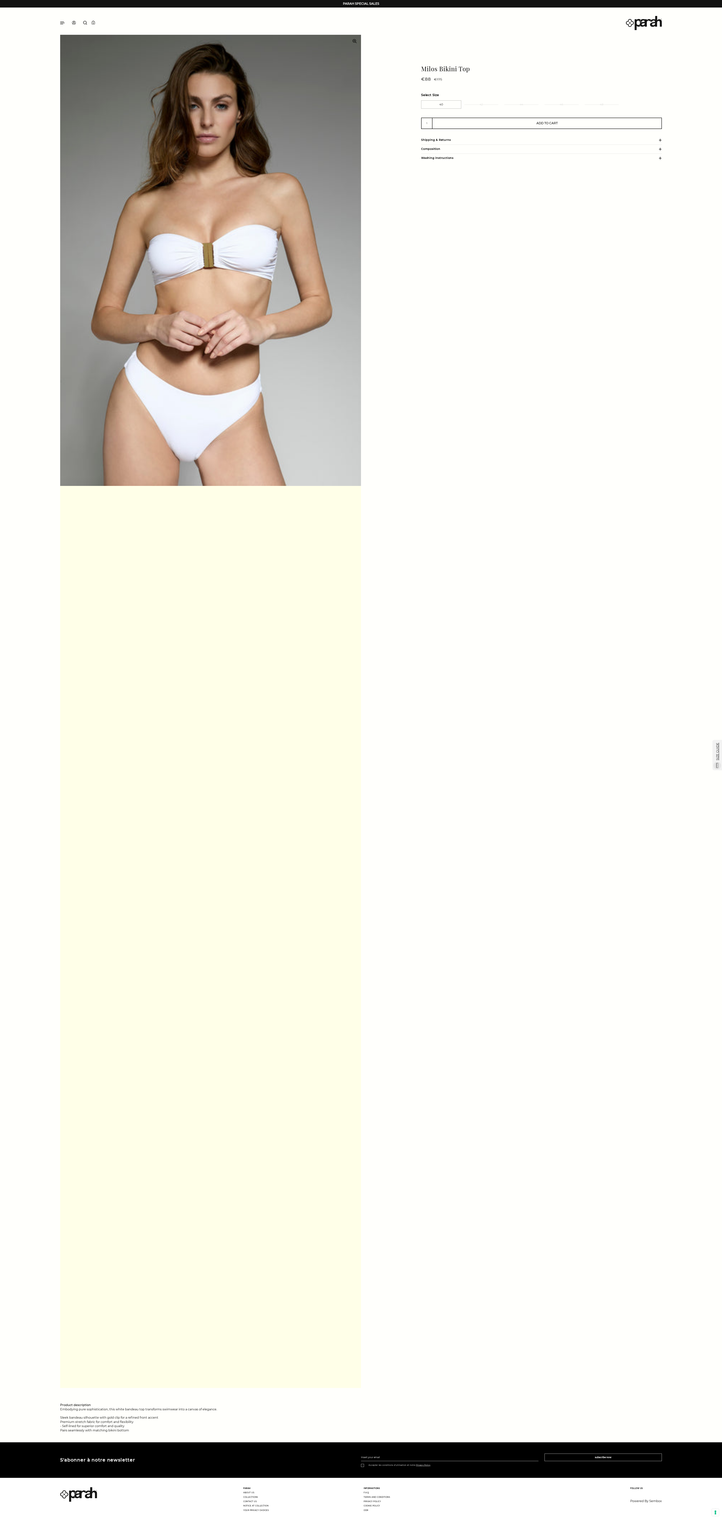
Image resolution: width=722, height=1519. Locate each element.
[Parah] (644, 23)
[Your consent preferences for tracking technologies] (715, 1512)
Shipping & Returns (436, 140)
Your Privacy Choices (256, 1510)
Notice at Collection (255, 1506)
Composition (430, 149)
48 (601, 104)
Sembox (655, 1501)
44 (521, 104)
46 (561, 104)
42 (481, 104)
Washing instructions (437, 158)
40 (441, 104)
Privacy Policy (423, 1465)
